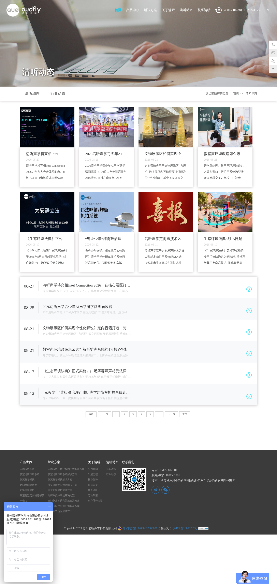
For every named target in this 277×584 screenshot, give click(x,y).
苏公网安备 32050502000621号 (141, 528)
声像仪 (23, 500)
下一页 (171, 414)
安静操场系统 (27, 469)
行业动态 (57, 94)
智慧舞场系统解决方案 (60, 479)
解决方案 (150, 10)
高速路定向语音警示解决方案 (63, 500)
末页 (184, 414)
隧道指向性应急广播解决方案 (63, 506)
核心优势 (93, 479)
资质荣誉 (93, 485)
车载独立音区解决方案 (60, 511)
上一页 (104, 414)
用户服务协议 (95, 500)
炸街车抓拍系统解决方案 (61, 495)
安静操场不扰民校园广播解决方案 (66, 469)
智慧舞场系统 (27, 479)
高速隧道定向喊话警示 (32, 495)
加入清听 (93, 490)
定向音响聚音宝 (28, 485)
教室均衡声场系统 (29, 474)
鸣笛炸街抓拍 (27, 490)
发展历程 (93, 474)
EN (266, 10)
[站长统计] (203, 528)
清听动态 (186, 10)
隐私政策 (93, 495)
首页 (118, 10)
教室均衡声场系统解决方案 (62, 474)
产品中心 (132, 10)
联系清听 (204, 10)
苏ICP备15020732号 (185, 528)
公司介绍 (93, 469)
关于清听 (168, 10)
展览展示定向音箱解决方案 (62, 485)
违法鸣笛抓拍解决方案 (60, 490)
